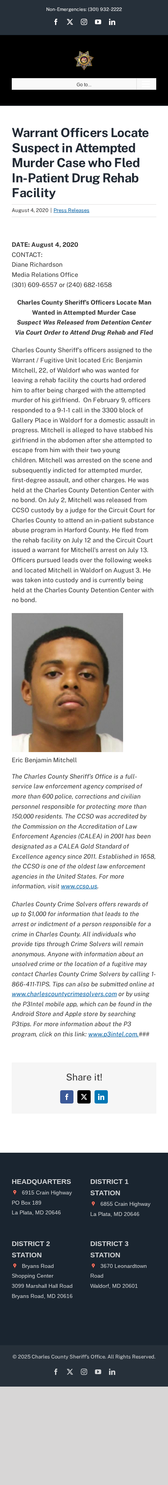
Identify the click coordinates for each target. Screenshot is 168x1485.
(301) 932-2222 (105, 9)
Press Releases (71, 210)
